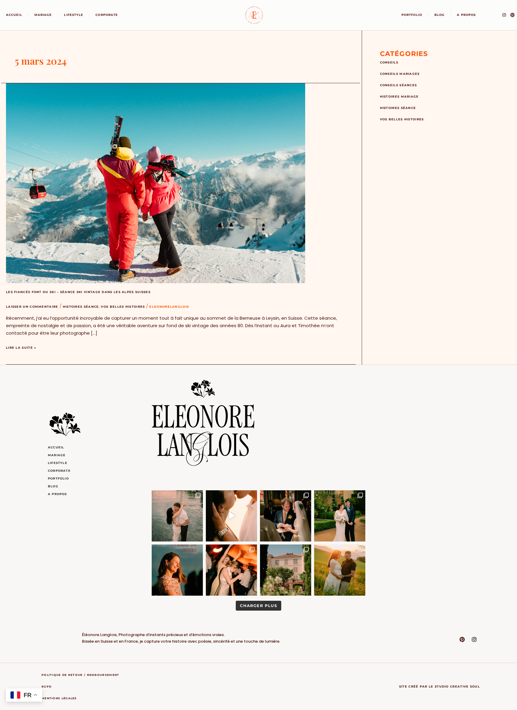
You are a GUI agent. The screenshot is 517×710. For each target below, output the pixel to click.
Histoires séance (81, 307)
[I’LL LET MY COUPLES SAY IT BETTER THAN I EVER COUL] (231, 515)
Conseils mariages (400, 74)
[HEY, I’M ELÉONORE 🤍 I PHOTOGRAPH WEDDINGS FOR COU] (177, 570)
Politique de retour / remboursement (80, 674)
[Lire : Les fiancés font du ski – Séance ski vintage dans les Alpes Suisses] (155, 183)
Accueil (14, 15)
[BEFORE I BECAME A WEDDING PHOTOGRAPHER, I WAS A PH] (339, 515)
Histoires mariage (399, 96)
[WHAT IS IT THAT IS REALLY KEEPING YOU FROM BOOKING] (339, 570)
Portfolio (412, 15)
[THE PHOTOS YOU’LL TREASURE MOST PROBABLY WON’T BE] (231, 570)
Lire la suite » (21, 347)
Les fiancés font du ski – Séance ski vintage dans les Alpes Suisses (78, 292)
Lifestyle (73, 15)
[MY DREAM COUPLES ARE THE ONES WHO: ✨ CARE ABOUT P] (285, 515)
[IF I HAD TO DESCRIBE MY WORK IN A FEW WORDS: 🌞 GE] (177, 515)
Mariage (43, 15)
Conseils (389, 62)
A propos (466, 15)
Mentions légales (59, 698)
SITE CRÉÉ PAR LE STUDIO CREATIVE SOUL (439, 686)
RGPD (46, 686)
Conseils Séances (398, 85)
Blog (439, 15)
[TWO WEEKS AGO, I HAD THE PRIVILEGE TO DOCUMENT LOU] (285, 570)
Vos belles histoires (123, 307)
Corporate (106, 15)
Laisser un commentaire (32, 307)
